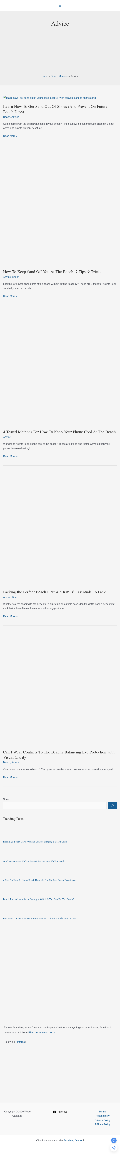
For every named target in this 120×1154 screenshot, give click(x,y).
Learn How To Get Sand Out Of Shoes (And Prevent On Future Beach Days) (55, 109)
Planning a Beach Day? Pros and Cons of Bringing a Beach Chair (35, 841)
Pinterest (20, 1042)
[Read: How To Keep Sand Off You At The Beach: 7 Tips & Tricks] (60, 208)
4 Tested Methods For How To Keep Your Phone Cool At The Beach (59, 431)
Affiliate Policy (102, 1124)
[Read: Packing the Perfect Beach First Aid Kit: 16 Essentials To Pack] (60, 528)
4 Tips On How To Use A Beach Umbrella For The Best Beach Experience (39, 880)
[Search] (112, 805)
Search (7, 799)
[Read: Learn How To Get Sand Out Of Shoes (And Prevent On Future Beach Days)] (49, 97)
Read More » (10, 136)
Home (45, 76)
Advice (15, 117)
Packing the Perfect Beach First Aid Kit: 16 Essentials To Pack (54, 591)
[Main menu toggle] (60, 5)
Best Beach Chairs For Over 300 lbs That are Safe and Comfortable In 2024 (39, 918)
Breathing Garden (73, 1140)
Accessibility (103, 1115)
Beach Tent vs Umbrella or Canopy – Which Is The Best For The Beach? (38, 899)
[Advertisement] (60, 51)
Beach (6, 117)
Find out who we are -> (42, 1032)
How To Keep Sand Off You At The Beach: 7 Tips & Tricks (52, 271)
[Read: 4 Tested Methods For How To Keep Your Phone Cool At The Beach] (60, 368)
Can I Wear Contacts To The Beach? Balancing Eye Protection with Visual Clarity (59, 754)
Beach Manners (59, 76)
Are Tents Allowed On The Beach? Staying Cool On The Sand (33, 860)
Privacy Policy (102, 1120)
